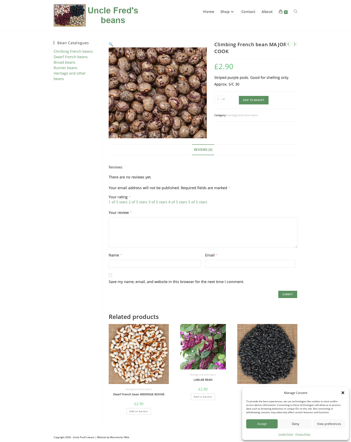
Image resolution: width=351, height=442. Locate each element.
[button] (343, 393)
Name (115, 255)
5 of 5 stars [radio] (197, 202)
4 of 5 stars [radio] (177, 202)
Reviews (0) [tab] (203, 149)
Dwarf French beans (71, 56)
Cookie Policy (285, 434)
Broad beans (64, 62)
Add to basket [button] (138, 411)
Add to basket (253, 100)
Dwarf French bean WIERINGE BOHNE (139, 394)
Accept (262, 424)
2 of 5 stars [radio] (138, 202)
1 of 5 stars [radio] (118, 202)
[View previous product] (288, 44)
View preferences (329, 424)
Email (211, 255)
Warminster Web (119, 437)
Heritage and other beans (242, 115)
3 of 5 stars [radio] (157, 202)
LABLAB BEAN (203, 380)
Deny (295, 424)
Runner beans (65, 67)
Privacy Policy (303, 434)
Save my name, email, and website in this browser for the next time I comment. (176, 281)
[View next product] (294, 44)
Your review (120, 212)
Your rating (119, 197)
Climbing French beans (73, 51)
